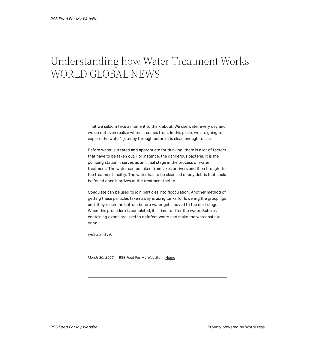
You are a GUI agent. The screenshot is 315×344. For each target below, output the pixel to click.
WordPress (255, 327)
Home (170, 257)
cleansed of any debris (186, 174)
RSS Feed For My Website (74, 19)
